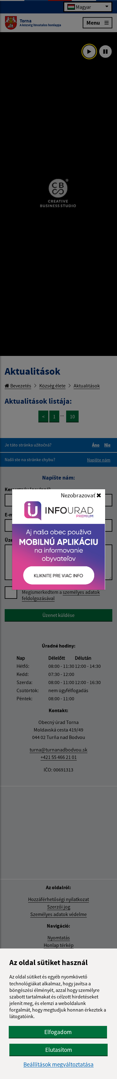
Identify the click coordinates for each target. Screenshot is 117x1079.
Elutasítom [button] (58, 1049)
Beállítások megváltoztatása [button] (58, 1064)
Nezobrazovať (78, 495)
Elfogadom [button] (58, 1032)
